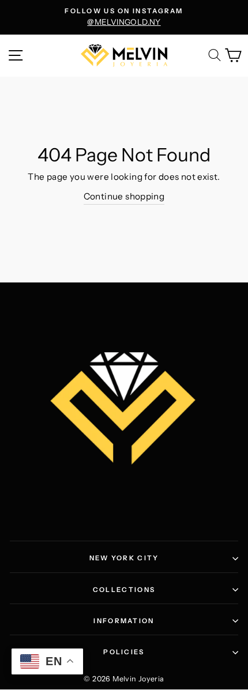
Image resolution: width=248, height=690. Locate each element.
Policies (123, 652)
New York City (124, 558)
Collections (124, 590)
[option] (124, 17)
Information (123, 621)
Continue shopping (124, 196)
